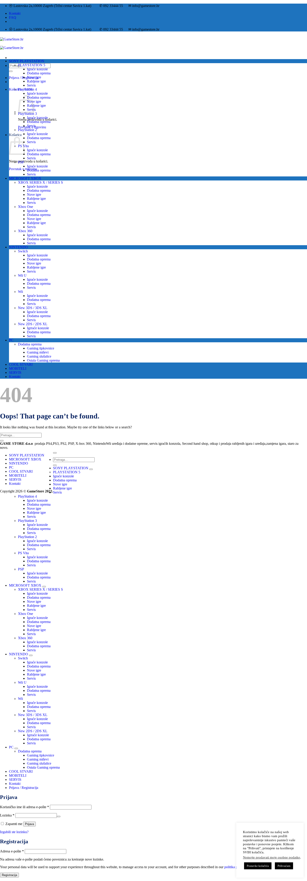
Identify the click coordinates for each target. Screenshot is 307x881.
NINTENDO (18, 247)
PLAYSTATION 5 (31, 65)
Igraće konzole (37, 69)
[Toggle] (91, 469)
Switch (23, 251)
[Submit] (11, 71)
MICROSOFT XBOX (25, 178)
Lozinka (7, 815)
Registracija (9, 875)
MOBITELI (17, 368)
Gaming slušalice (39, 356)
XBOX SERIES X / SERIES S (40, 182)
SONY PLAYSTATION (26, 61)
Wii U (22, 275)
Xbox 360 (25, 231)
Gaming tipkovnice (40, 348)
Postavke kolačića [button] (258, 866)
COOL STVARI (21, 364)
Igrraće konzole (38, 328)
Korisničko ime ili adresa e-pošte (24, 807)
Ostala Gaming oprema (43, 360)
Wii (20, 292)
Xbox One (25, 207)
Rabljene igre (36, 81)
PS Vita (23, 553)
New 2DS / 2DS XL (32, 324)
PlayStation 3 (27, 114)
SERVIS (15, 372)
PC (11, 340)
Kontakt (14, 13)
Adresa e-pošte (12, 851)
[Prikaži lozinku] (58, 816)
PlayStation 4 (27, 89)
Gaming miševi (38, 352)
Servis (31, 85)
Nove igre (34, 77)
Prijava (29, 824)
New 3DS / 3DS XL (32, 308)
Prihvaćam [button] (284, 866)
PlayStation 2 (27, 130)
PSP (21, 162)
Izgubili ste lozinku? (14, 832)
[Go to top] (55, 453)
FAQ (12, 17)
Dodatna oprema (39, 73)
